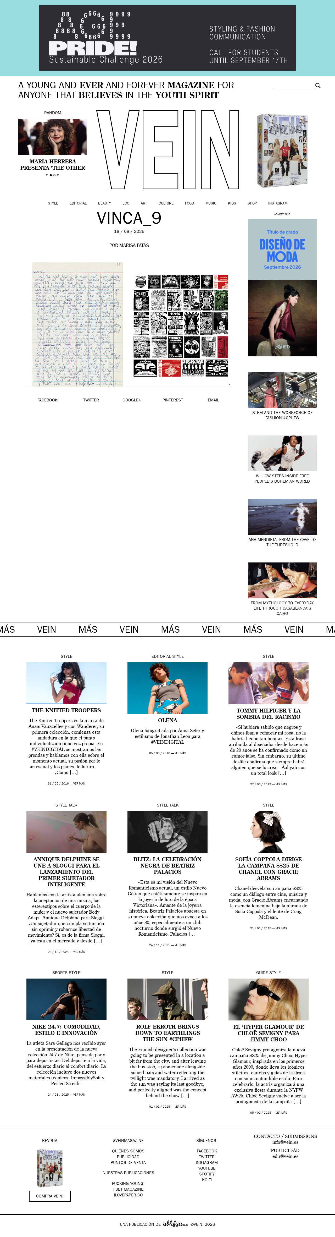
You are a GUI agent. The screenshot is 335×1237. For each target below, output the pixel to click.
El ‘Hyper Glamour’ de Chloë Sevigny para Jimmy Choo (268, 1034)
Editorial (78, 204)
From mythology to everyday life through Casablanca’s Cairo (282, 608)
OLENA (167, 721)
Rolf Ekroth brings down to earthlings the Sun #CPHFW (167, 1033)
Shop (252, 204)
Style (53, 204)
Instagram (277, 204)
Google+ (9, 1233)
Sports (60, 973)
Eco (125, 204)
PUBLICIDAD (128, 1157)
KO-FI (207, 1180)
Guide (262, 973)
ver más (79, 783)
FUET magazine (128, 1190)
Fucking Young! (128, 1184)
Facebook (207, 1152)
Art (144, 204)
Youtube (206, 1169)
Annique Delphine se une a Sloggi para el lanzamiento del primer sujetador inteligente (66, 872)
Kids (232, 204)
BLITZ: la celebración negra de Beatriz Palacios (167, 866)
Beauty (104, 204)
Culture (166, 204)
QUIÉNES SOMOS (128, 1152)
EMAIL (213, 401)
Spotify (207, 1175)
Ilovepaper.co (128, 1196)
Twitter (207, 1157)
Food (189, 204)
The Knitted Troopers (66, 711)
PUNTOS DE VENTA (128, 1163)
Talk (72, 806)
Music (210, 204)
